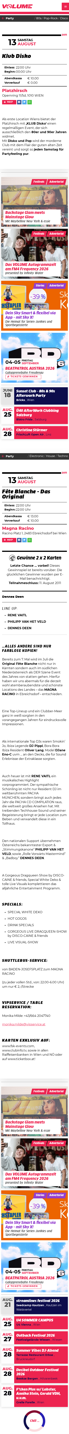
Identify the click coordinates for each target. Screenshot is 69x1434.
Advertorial (56, 182)
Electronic (37, 456)
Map (10, 102)
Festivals (39, 182)
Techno (63, 456)
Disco (64, 18)
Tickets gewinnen (24, 377)
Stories (40, 285)
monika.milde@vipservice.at (23, 1024)
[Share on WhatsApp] (29, 102)
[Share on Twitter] (24, 102)
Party (10, 18)
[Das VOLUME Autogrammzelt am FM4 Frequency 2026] (34, 254)
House (50, 456)
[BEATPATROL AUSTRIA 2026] (34, 358)
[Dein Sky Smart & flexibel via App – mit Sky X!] (34, 306)
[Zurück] (3, 18)
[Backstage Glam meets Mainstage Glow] (34, 202)
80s (38, 18)
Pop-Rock (51, 18)
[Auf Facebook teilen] (19, 102)
